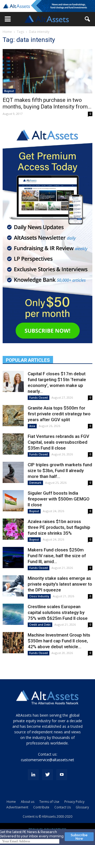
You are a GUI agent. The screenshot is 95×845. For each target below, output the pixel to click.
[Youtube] (61, 774)
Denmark (35, 483)
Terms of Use (49, 801)
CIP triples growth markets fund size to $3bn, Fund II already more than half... (60, 470)
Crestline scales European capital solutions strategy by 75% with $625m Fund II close (58, 612)
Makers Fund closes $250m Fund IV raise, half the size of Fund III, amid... (57, 555)
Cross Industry (39, 596)
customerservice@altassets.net (47, 759)
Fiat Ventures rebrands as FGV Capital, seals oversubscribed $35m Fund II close (58, 442)
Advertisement (17, 807)
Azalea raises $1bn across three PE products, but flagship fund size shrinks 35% (59, 527)
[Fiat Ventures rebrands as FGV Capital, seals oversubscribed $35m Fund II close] (13, 444)
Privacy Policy (74, 801)
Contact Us (62, 807)
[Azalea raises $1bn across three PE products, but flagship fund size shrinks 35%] (13, 529)
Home (7, 31)
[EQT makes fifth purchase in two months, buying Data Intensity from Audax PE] (47, 71)
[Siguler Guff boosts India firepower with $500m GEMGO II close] (13, 500)
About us (27, 801)
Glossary (82, 807)
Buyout (9, 91)
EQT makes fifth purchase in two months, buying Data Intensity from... (47, 103)
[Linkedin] (33, 774)
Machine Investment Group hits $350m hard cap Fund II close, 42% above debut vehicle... (59, 640)
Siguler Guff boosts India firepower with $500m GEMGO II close (58, 498)
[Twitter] (47, 774)
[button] (8, 19)
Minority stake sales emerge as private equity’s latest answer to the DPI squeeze (60, 584)
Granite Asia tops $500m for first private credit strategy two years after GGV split (59, 413)
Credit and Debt (40, 624)
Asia (32, 426)
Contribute (41, 807)
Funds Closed (38, 397)
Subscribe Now (79, 836)
